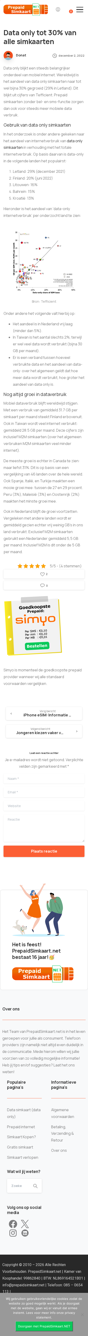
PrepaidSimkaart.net (45, 1271)
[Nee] (82, 1314)
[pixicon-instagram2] (13, 1233)
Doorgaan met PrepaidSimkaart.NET (44, 1326)
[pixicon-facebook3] (13, 1224)
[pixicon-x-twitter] (25, 1224)
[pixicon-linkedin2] (25, 1233)
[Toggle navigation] (79, 10)
